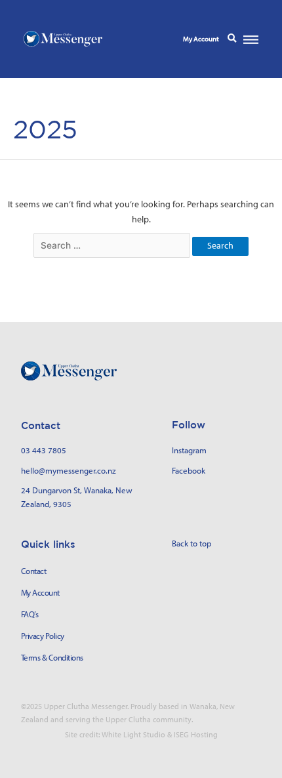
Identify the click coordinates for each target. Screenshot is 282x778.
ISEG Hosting (196, 734)
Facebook (188, 470)
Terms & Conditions (52, 658)
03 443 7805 (43, 450)
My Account (201, 38)
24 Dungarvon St (50, 490)
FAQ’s (30, 614)
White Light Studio (133, 734)
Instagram (189, 450)
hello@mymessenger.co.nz (68, 470)
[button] (231, 38)
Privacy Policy (42, 636)
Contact (34, 571)
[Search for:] (113, 245)
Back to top (191, 543)
